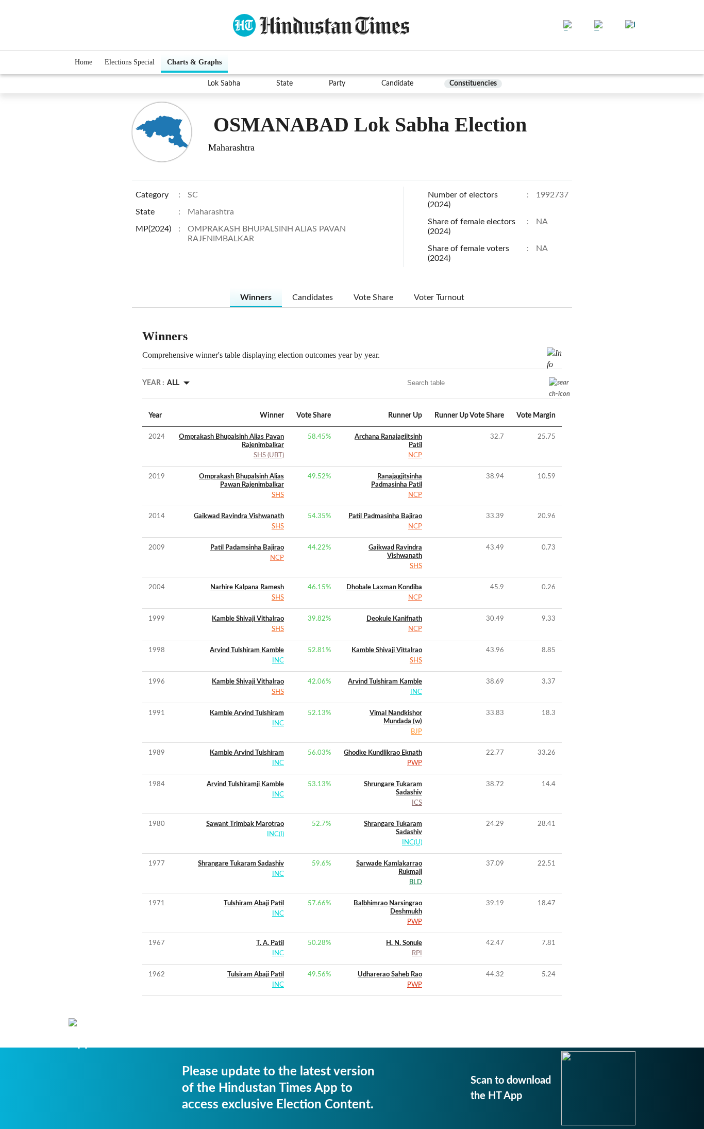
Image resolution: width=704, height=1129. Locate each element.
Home (83, 62)
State (284, 83)
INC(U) (412, 842)
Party (337, 83)
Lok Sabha (224, 83)
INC (278, 660)
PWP (414, 763)
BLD (415, 882)
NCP (415, 455)
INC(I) (275, 834)
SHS (278, 495)
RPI (417, 953)
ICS (417, 803)
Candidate (397, 83)
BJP (416, 731)
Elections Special (130, 62)
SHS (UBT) (269, 455)
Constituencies (473, 83)
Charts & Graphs (194, 62)
